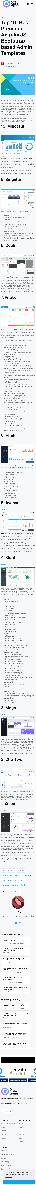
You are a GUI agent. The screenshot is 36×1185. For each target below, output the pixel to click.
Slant (10, 557)
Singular (13, 179)
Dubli (10, 245)
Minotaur (15, 126)
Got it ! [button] (19, 1182)
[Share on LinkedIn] (16, 891)
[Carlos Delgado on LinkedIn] (16, 923)
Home (2, 11)
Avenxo (12, 502)
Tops (3, 17)
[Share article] (20, 891)
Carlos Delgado (18, 912)
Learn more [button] (8, 1177)
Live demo (3, 133)
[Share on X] (12, 891)
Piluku (10, 297)
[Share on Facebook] (8, 891)
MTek (10, 435)
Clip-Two (13, 759)
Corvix (16, 915)
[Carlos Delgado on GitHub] (20, 923)
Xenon (11, 803)
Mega (10, 707)
